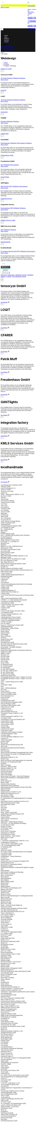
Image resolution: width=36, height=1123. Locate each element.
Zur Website (4, 302)
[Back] (2, 53)
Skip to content (5, 7)
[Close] (2, 11)
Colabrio (10, 23)
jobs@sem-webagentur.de (8, 51)
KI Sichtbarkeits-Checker (19, 276)
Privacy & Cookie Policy (13, 26)
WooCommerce (21, 143)
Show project (4, 79)
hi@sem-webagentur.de (7, 46)
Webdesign (16, 78)
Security (3, 26)
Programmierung (5, 143)
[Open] (2, 71)
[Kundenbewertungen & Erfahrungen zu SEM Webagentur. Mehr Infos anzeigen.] (5, 273)
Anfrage (7, 1119)
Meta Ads (3, 186)
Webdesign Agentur (20, 275)
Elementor (10, 78)
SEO (2, 165)
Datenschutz (11, 275)
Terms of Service (25, 26)
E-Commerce (4, 251)
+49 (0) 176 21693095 (7, 48)
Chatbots (8, 276)
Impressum (4, 275)
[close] (2, 280)
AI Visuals (4, 78)
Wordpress (22, 78)
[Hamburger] (1, 9)
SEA (7, 186)
